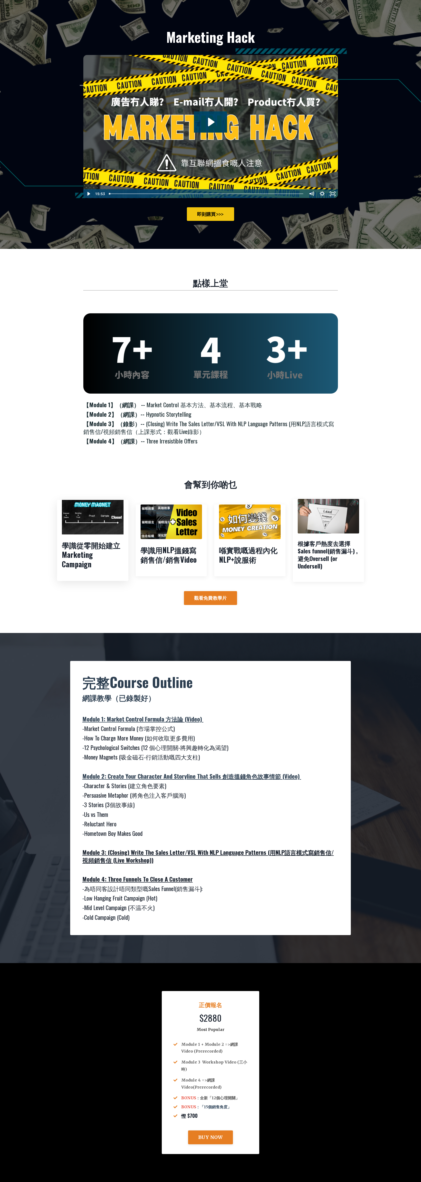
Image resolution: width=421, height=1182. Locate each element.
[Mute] (311, 193)
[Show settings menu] (322, 193)
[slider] (207, 193)
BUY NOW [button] (210, 1137)
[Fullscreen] (332, 193)
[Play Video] (88, 193)
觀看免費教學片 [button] (210, 598)
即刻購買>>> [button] (210, 214)
